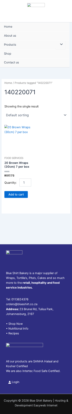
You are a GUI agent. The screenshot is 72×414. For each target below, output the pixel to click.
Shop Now (15, 324)
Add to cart (16, 194)
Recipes (13, 333)
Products (10, 44)
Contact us (11, 62)
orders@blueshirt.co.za (21, 304)
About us (10, 35)
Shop (7, 53)
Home (8, 26)
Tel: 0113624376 (17, 299)
